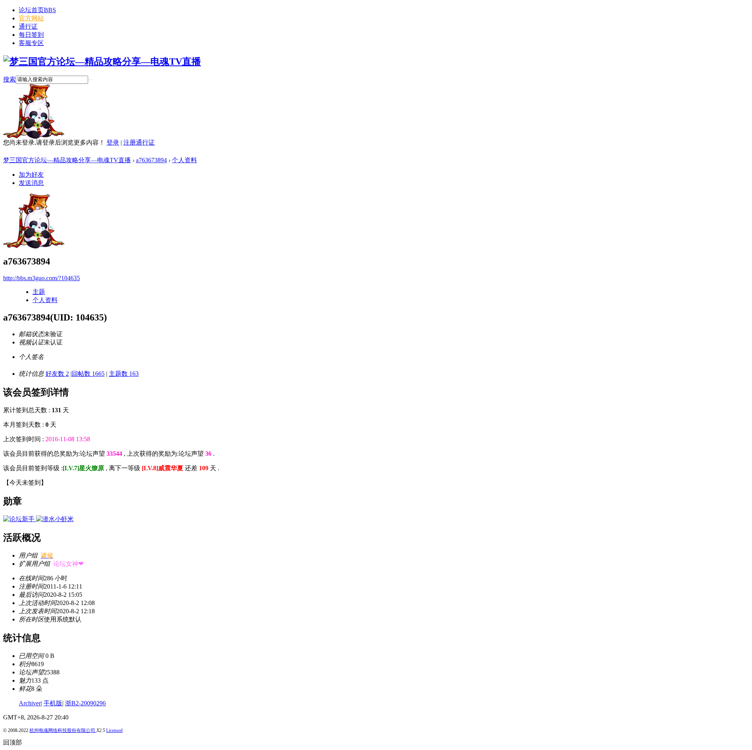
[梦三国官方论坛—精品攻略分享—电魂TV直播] (102, 61)
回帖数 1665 (88, 373)
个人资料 (184, 160)
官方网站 (31, 18)
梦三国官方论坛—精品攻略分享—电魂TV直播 (67, 160)
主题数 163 (124, 373)
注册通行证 (139, 142)
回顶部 (12, 742)
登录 (113, 142)
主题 (39, 291)
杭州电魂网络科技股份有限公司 (62, 730)
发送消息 (31, 182)
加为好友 (31, 174)
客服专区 (31, 43)
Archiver (30, 703)
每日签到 (31, 34)
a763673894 (151, 160)
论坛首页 (37, 10)
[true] (90, 79)
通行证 (28, 26)
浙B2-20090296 (85, 703)
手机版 (52, 703)
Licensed (114, 730)
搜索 (9, 79)
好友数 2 (57, 373)
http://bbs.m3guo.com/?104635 (41, 278)
